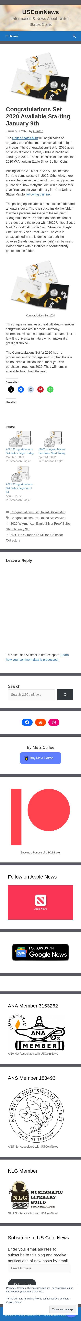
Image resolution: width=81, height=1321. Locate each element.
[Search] (65, 694)
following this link (38, 194)
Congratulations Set (24, 512)
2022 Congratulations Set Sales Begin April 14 (19, 488)
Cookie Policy (13, 1302)
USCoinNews (40, 12)
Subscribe (22, 1285)
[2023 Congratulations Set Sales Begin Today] (20, 439)
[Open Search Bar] (74, 36)
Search (14, 686)
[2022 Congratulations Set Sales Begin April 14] (20, 474)
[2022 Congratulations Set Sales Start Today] (53, 439)
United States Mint (25, 138)
